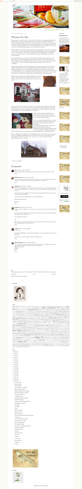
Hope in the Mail (18, 385)
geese (31, 321)
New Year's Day (28, 332)
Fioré (40, 318)
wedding (49, 345)
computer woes (42, 313)
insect (53, 326)
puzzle (13, 337)
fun (49, 319)
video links (16, 345)
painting (39, 333)
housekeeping (41, 325)
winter (64, 345)
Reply (16, 173)
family (65, 317)
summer (14, 341)
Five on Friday (44, 318)
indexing (44, 326)
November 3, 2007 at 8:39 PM (24, 228)
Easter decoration (17, 317)
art (63, 306)
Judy (16, 170)
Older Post (54, 274)
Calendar (18, 310)
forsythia (23, 319)
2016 (15, 364)
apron (61, 306)
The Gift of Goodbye (19, 413)
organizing (34, 333)
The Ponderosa (50, 343)
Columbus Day (22, 313)
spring (40, 340)
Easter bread (67, 315)
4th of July (14, 306)
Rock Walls (17, 406)
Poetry (22, 335)
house (35, 325)
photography (59, 334)
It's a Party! (17, 434)
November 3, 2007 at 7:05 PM (25, 186)
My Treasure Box (63, 35)
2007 (15, 380)
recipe (62, 337)
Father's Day (34, 318)
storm (61, 340)
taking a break (29, 341)
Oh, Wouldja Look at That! (20, 420)
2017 (15, 362)
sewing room (43, 338)
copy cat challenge (61, 313)
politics (27, 335)
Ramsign (54, 337)
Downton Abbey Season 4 (40, 315)
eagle (57, 315)
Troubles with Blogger (31, 344)
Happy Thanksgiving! (19, 399)
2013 (15, 369)
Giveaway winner (18, 322)
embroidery (39, 317)
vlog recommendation (34, 345)
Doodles (24, 315)
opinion (30, 333)
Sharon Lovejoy (50, 338)
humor (47, 325)
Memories (48, 329)
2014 (15, 368)
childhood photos (58, 310)
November (17, 384)
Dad (31, 314)
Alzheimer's (44, 306)
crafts (17, 314)
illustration (17, 326)
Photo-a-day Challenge (51, 334)
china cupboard (65, 310)
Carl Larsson (35, 310)
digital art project (65, 314)
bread (67, 309)
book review (57, 309)
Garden (60, 319)
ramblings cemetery (48, 337)
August (16, 442)
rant (58, 337)
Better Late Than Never (20, 422)
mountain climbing (38, 330)
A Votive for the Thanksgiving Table (22, 401)
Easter (61, 315)
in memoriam (23, 326)
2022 (15, 353)
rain (31, 337)
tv (41, 344)
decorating (56, 314)
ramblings (37, 337)
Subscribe (65, 196)
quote (28, 337)
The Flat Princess (30, 343)
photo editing (35, 334)
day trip (35, 314)
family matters (16, 318)
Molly (62, 329)
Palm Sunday (44, 333)
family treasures (26, 318)
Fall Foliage (50, 317)
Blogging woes (37, 309)
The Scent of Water (57, 343)
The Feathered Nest (21, 343)
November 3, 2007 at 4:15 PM (27, 177)
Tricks (16, 408)
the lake (44, 343)
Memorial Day (40, 329)
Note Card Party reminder (57, 332)
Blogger (46, 485)
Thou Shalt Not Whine (19, 424)
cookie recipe (48, 313)
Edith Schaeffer (25, 317)
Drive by (48, 315)
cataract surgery (41, 310)
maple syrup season (28, 329)
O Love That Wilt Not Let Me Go (21, 418)
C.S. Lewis (14, 310)
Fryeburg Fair (44, 319)
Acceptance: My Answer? (20, 394)
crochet (21, 314)
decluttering (46, 314)
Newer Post (14, 274)
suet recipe (66, 340)
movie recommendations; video (62, 330)
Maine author (19, 329)
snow (26, 340)
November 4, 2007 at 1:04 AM (28, 242)
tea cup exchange (44, 341)
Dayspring (41, 314)
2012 (15, 371)
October (16, 438)
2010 (15, 375)
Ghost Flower (41, 321)
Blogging (30, 309)
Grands (19, 324)
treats (21, 344)
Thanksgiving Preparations (20, 403)
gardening (14, 321)
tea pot (49, 341)
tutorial (38, 344)
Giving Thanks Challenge (27, 322)
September (17, 440)
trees (25, 344)
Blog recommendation (49, 308)
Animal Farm (50, 306)
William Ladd (55, 345)
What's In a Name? (19, 410)
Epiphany (44, 317)
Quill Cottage (19, 337)
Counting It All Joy (19, 396)
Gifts (54, 321)
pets (21, 334)
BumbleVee (17, 207)
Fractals (28, 319)
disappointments (15, 315)
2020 (15, 357)
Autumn (68, 306)
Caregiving (29, 310)
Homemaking (30, 325)
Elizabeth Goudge (32, 317)
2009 (15, 377)
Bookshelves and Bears (19, 427)
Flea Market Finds (53, 318)
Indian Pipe (48, 326)
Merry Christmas (56, 329)
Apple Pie (17, 436)
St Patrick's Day (48, 340)
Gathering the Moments (23, 321)
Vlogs (40, 345)
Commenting (28, 313)
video (68, 344)
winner (60, 345)
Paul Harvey (17, 334)
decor (51, 314)
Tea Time (53, 341)
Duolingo (53, 315)
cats (46, 310)
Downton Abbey (30, 315)
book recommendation (49, 309)
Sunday (20, 341)
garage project (55, 319)
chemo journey (51, 310)
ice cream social (63, 325)
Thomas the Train (15, 344)
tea (33, 341)
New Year (21, 332)
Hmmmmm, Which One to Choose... (22, 392)
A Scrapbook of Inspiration (31, 306)
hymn (53, 325)
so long (31, 340)
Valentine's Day (47, 344)
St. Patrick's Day (55, 340)
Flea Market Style (62, 318)
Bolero (43, 309)
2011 (15, 373)
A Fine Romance (22, 306)
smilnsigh (16, 186)
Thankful (17, 431)
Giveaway (60, 321)
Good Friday (36, 322)
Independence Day (37, 326)
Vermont (54, 344)
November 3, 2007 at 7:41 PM (26, 207)
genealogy (35, 321)
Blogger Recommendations (22, 309)
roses (27, 338)
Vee (15, 228)
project (49, 335)
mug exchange (14, 332)
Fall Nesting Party (58, 317)
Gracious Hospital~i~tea (62, 322)
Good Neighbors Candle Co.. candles (48, 322)
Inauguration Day (30, 326)
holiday (25, 325)
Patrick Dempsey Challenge (62, 333)
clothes (13, 313)
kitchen (30, 327)
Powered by (61, 201)
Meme (35, 329)
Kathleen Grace (18, 177)
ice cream (57, 325)
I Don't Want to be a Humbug (21, 387)
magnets (13, 329)
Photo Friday (42, 334)
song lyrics (35, 340)
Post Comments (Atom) (22, 276)
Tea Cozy (38, 341)
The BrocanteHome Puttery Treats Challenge (24, 415)
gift (45, 321)
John (69, 326)
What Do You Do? (18, 411)
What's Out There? (19, 429)
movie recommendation (50, 330)
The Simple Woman (65, 343)
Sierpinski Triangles (20, 340)
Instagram (57, 326)
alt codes (39, 306)
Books (62, 309)
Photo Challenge (27, 334)
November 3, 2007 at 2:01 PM (23, 170)
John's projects (24, 327)
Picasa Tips (66, 334)
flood (67, 318)
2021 (15, 355)
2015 (15, 366)
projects (61, 335)
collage (17, 313)
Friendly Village (34, 319)
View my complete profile (64, 82)
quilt (24, 337)
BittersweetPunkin (18, 242)
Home (34, 274)
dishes (20, 315)
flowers (14, 319)
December (17, 382)
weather (44, 345)
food (19, 319)
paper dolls (51, 333)
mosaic (66, 329)
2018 (15, 360)
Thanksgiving (63, 341)
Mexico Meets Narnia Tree (20, 389)
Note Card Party (36, 332)
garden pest (66, 319)
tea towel (57, 341)
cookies (54, 313)
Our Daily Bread (63, 147)
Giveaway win (67, 321)
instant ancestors (63, 326)
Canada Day (24, 310)
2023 (15, 351)
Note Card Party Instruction (45, 332)
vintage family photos (24, 345)
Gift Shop (49, 321)
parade (55, 333)
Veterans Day (59, 344)
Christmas (18, 311)
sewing (37, 338)
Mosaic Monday (17, 330)
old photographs (24, 333)
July (16, 444)
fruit (39, 319)
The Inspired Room (37, 343)
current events (27, 314)
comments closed (35, 313)
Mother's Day (29, 330)
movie (43, 330)
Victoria (64, 344)
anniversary (56, 306)
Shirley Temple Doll (59, 338)
